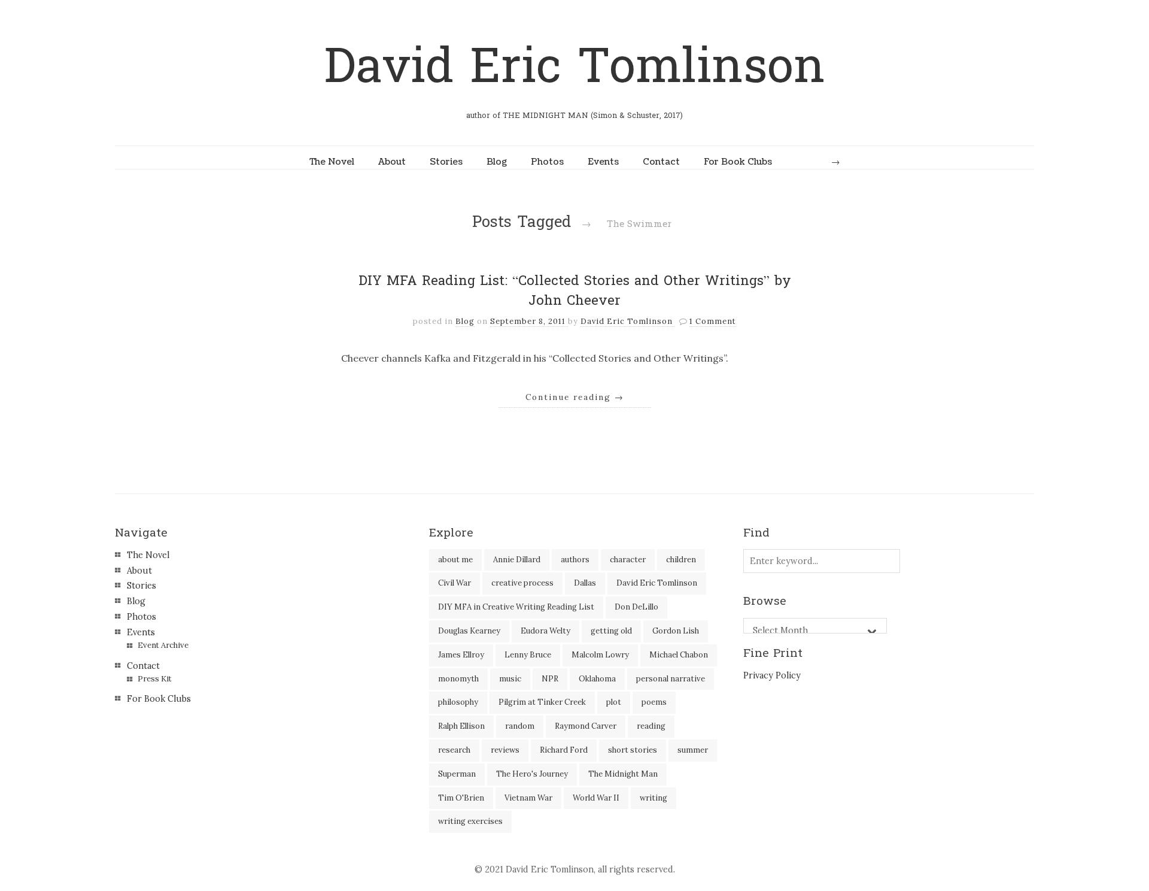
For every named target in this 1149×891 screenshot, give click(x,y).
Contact (661, 162)
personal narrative (670, 679)
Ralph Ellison (461, 726)
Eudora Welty (545, 631)
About (392, 162)
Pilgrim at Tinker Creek (542, 702)
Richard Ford (564, 750)
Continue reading (574, 397)
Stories (446, 162)
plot (613, 702)
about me (455, 559)
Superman (457, 774)
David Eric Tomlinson (574, 66)
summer (692, 750)
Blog (497, 162)
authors (575, 559)
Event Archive (163, 645)
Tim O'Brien (461, 798)
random (519, 726)
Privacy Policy (772, 675)
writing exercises (470, 821)
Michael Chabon (678, 655)
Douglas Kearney (469, 631)
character (628, 559)
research (454, 750)
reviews (505, 750)
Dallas (585, 583)
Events (603, 162)
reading (651, 726)
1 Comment (712, 321)
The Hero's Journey (532, 774)
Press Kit (155, 679)
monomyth (458, 679)
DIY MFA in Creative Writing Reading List (516, 607)
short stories (632, 750)
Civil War (454, 583)
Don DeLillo (636, 607)
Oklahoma (597, 679)
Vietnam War (528, 798)
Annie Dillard (516, 559)
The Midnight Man (623, 774)
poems (654, 702)
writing (653, 798)
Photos (547, 162)
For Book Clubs (738, 162)
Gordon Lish (675, 631)
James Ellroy (461, 655)
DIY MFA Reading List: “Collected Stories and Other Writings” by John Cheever (574, 291)
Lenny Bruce (527, 655)
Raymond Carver (585, 726)
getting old (611, 631)
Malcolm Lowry (600, 655)
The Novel (331, 162)
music (510, 679)
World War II (596, 798)
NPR (550, 679)
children (681, 559)
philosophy (458, 702)
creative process (522, 583)
